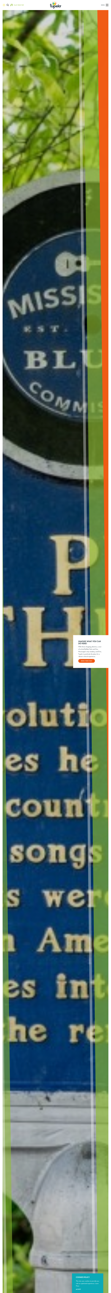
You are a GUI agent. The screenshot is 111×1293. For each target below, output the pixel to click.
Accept (78, 1289)
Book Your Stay (86, 661)
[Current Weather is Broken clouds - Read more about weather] (4, 5)
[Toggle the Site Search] (8, 5)
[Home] (55, 5)
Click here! (94, 1285)
